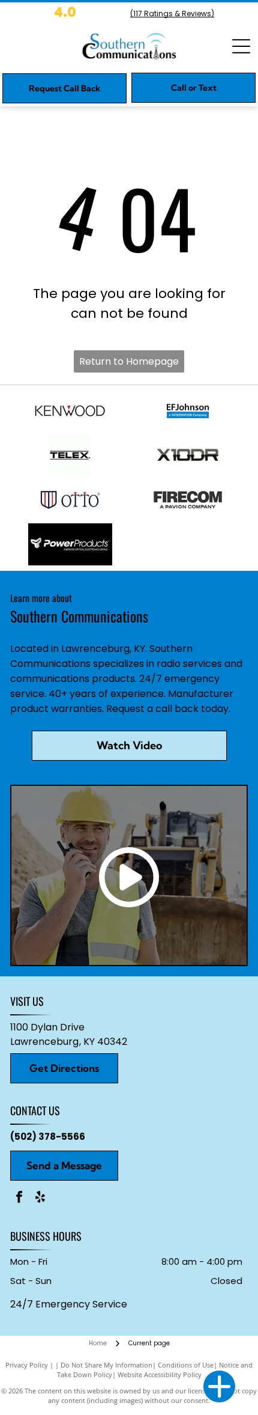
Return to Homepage (129, 361)
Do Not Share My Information (106, 1364)
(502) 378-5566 (47, 1136)
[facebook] (19, 1198)
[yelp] (40, 1198)
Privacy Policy (26, 1364)
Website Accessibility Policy (160, 1374)
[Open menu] (241, 46)
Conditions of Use (186, 1364)
